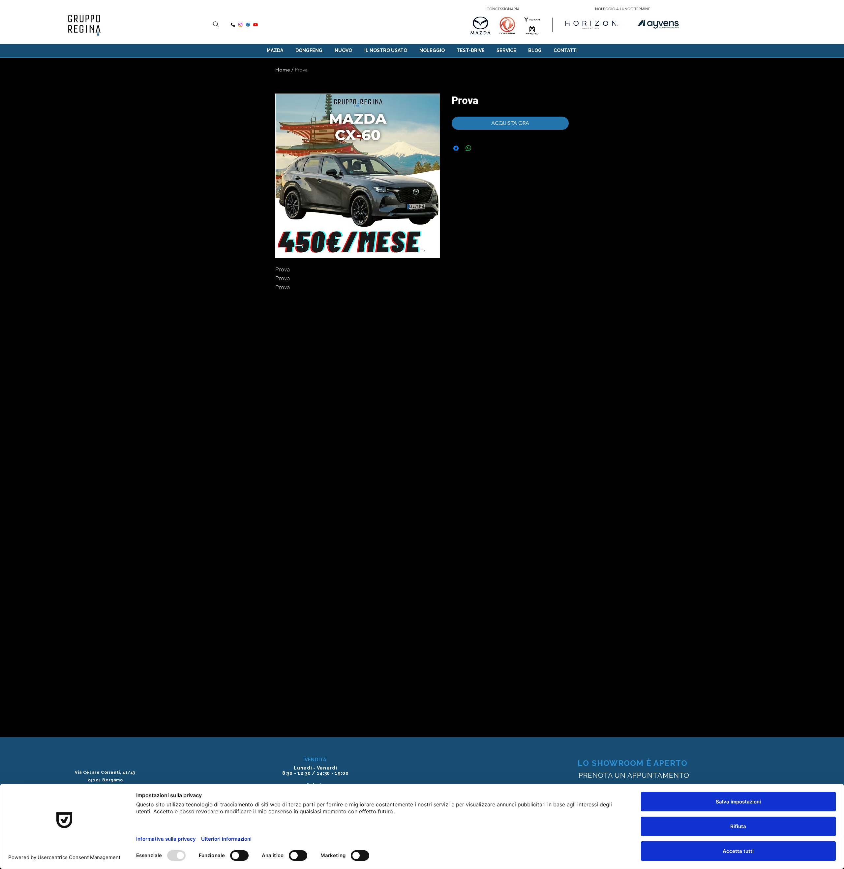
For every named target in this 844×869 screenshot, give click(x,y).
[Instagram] (240, 24)
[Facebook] (248, 24)
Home (282, 70)
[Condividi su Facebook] (456, 148)
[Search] (216, 24)
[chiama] (232, 24)
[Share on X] (481, 148)
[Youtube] (255, 24)
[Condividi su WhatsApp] (468, 148)
